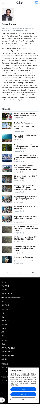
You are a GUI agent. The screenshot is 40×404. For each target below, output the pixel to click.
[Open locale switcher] (2, 400)
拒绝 (23, 389)
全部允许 (23, 394)
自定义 (23, 399)
